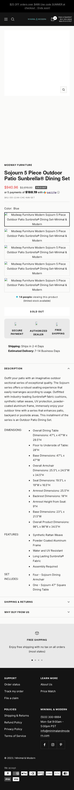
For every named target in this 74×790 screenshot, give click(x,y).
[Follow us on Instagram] (53, 745)
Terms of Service (15, 736)
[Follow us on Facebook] (45, 745)
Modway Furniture (18, 165)
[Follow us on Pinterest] (61, 745)
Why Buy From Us (16, 612)
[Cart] (52, 19)
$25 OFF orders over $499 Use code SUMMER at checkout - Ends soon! (37, 6)
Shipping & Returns (18, 601)
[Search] (12, 19)
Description (13, 368)
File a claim (11, 698)
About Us (46, 684)
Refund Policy (13, 722)
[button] (37, 192)
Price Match (48, 691)
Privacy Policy (13, 729)
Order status (12, 684)
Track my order (14, 691)
